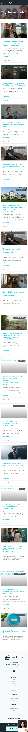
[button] (26, 2)
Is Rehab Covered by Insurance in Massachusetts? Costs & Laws (14, 591)
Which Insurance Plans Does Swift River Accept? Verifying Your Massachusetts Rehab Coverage (13, 380)
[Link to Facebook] (14, 671)
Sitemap (14, 690)
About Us (14, 681)
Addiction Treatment (14, 696)
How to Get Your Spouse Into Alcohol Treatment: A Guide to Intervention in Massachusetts (13, 549)
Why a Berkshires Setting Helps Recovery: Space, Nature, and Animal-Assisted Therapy (12, 336)
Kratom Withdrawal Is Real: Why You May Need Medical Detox (13, 124)
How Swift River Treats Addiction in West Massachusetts (11, 423)
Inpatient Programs (14, 698)
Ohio (14, 710)
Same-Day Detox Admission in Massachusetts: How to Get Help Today (13, 294)
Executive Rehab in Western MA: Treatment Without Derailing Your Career (13, 43)
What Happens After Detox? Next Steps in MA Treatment (14, 84)
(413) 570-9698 (14, 666)
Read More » (6, 56)
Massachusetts (14, 708)
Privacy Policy (14, 688)
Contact (14, 683)
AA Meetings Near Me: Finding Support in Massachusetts (11, 506)
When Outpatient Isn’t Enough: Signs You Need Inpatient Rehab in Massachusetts (12, 208)
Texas (14, 706)
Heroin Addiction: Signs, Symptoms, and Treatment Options (13, 465)
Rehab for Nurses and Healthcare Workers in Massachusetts (11, 251)
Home (14, 679)
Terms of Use (14, 685)
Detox (14, 700)
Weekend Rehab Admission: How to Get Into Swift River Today (13, 166)
